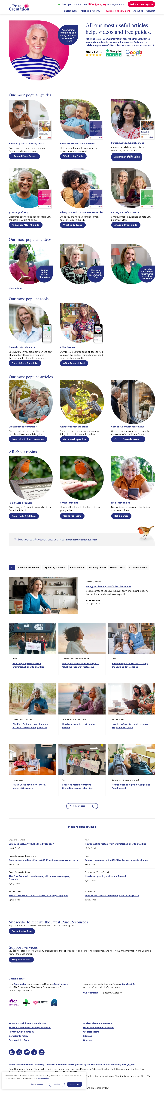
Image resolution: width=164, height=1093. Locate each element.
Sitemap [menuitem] (87, 1036)
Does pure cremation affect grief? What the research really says (43, 860)
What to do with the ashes (74, 426)
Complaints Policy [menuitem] (18, 1036)
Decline (57, 1084)
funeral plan (20, 984)
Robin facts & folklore (20, 503)
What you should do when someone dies (81, 212)
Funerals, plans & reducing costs (26, 143)
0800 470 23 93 (97, 4)
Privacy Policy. (43, 1078)
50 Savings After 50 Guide (25, 225)
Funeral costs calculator (22, 347)
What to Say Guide (73, 156)
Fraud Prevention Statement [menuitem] (98, 1027)
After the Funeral (138, 567)
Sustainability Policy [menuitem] (20, 1040)
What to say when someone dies (77, 143)
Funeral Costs (117, 567)
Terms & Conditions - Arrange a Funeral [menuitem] (30, 1027)
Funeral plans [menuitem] (70, 11)
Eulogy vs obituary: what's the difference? (108, 586)
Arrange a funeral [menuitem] (90, 11)
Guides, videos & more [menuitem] (118, 11)
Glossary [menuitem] (87, 1040)
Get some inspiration (74, 439)
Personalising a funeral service (127, 143)
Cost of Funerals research (128, 439)
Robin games (121, 516)
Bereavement (77, 567)
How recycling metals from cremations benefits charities (115, 844)
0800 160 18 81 (127, 984)
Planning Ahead (97, 567)
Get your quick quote (141, 4)
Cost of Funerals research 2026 (127, 426)
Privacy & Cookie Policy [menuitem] (21, 1031)
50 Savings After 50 (19, 212)
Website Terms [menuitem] (91, 1031)
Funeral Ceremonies (28, 567)
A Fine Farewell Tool (74, 363)
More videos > (16, 288)
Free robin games (120, 502)
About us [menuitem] (138, 11)
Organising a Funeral (55, 567)
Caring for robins (69, 502)
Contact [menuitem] (150, 11)
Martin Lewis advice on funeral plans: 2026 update (112, 895)
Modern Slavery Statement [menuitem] (97, 1023)
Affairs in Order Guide (125, 225)
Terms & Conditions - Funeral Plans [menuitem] (27, 1023)
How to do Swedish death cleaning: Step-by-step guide (38, 895)
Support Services (21, 959)
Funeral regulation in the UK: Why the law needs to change (116, 860)
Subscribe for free (22, 931)
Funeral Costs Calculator (25, 363)
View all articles (77, 806)
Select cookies (37, 1084)
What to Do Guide (72, 225)
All (11, 567)
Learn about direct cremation (28, 439)
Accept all (74, 1084)
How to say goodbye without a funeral (105, 876)
